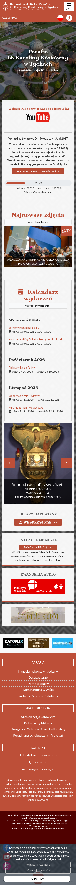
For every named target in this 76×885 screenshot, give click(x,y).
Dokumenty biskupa (38, 723)
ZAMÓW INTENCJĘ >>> (38, 547)
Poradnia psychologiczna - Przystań (38, 735)
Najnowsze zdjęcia (38, 217)
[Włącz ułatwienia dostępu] (71, 18)
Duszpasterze (38, 677)
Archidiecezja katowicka (38, 717)
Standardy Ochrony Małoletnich (38, 696)
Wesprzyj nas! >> (39, 522)
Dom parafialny (38, 683)
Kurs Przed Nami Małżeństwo (26, 407)
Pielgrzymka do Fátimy (22, 367)
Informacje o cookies (38, 870)
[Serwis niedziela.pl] (51, 643)
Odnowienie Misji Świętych (24, 395)
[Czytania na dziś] (38, 614)
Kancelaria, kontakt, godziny (38, 671)
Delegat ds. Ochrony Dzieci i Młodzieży (38, 729)
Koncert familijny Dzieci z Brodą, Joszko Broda (36, 339)
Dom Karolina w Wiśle (38, 689)
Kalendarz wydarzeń (40, 297)
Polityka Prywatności (38, 864)
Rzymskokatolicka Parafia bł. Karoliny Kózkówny (35, 6)
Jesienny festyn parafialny (24, 327)
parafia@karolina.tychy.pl (40, 769)
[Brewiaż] (26, 643)
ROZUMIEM (37, 878)
